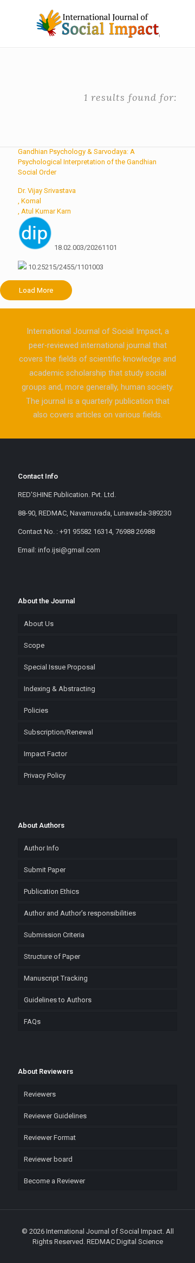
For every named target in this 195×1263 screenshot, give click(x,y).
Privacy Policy (45, 775)
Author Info (41, 848)
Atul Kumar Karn (46, 211)
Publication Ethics (51, 891)
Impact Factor (45, 754)
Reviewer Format (50, 1137)
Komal (31, 201)
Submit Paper (45, 870)
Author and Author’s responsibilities (80, 913)
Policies (36, 710)
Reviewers (40, 1094)
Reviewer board (48, 1159)
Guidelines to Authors (58, 1000)
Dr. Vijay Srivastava (47, 190)
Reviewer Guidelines (55, 1116)
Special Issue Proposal (59, 667)
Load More (36, 290)
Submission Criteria (54, 935)
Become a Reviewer (54, 1181)
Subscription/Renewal (58, 732)
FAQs (32, 1021)
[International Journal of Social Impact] (97, 23)
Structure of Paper (52, 956)
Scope (34, 645)
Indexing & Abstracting (59, 689)
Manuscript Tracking (56, 978)
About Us (39, 624)
